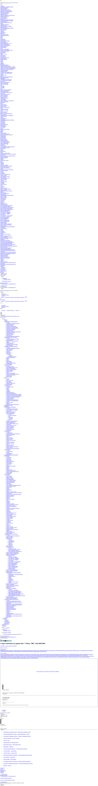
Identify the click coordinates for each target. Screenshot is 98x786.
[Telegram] (11, 640)
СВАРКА (45, 651)
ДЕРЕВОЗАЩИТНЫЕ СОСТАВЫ (13, 339)
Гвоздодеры (55, 654)
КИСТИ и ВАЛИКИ (10, 366)
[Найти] (1, 5)
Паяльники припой (9, 654)
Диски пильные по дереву (81, 654)
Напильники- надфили (81, 655)
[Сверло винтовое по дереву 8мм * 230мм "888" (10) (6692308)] (48, 671)
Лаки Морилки (11, 540)
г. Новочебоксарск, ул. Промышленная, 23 (8, 283)
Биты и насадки (3, 654)
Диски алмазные (59, 654)
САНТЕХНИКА (9, 432)
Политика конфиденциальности (6, 778)
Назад (7, 319)
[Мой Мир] (3, 640)
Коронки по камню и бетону (16, 655)
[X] (5, 640)
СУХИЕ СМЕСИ (10, 451)
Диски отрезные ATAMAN (32, 654)
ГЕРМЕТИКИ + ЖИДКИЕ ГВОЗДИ (13, 323)
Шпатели (16, 657)
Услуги (1, 768)
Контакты (2, 772)
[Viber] (6, 640)
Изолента (2, 655)
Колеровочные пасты (12, 548)
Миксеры (72, 655)
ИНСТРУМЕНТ (9, 476)
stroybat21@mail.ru (4, 637)
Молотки (76, 655)
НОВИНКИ (2, 650)
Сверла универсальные (41, 654)
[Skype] (9, 640)
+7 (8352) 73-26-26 (4, 273)
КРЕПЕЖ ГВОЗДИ (10, 386)
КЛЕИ (8, 379)
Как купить (2, 769)
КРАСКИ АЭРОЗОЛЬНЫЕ (13, 590)
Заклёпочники (88, 654)
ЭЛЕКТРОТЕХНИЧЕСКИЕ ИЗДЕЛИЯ (13, 601)
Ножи (86, 655)
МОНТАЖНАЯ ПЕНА (63, 650)
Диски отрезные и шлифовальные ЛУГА (69, 654)
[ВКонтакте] (1, 640)
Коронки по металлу (67, 655)
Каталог (5, 320)
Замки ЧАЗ (10, 355)
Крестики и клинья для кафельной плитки (49, 655)
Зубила (92, 654)
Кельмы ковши (6, 655)
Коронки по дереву (24, 654)
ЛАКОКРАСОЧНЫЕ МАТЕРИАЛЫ (13, 535)
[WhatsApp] (8, 640)
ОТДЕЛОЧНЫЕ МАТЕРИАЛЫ (53, 650)
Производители (3, 770)
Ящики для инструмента (28, 657)
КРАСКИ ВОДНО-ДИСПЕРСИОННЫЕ (16, 574)
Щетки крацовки (21, 657)
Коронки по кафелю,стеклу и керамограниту (29, 655)
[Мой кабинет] (0, 304)
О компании (6, 620)
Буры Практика (35, 657)
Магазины (2, 771)
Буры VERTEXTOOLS (17, 654)
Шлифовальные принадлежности (9, 657)
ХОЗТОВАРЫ (9, 457)
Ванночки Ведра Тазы (49, 654)
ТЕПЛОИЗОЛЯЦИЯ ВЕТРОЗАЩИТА (29, 650)
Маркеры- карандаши (60, 655)
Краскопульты (39, 655)
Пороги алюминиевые (12, 415)
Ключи (10, 655)
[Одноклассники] (2, 640)
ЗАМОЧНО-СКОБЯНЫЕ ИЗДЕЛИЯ (13, 348)
